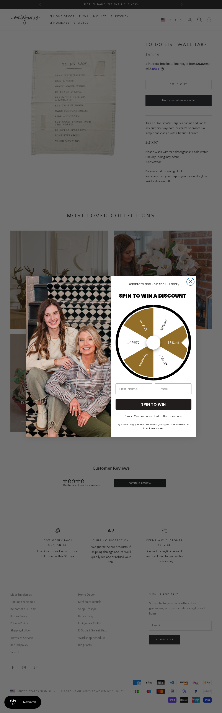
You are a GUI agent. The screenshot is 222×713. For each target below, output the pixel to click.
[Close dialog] (190, 281)
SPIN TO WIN (153, 404)
